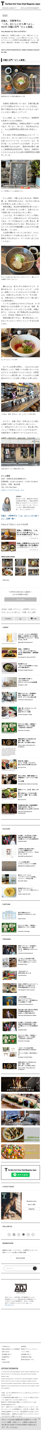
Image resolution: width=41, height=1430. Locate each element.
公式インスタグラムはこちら (12, 490)
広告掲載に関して (7, 1354)
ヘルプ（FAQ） (25, 1351)
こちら (30, 1303)
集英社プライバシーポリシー (29, 1349)
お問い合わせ (5, 1351)
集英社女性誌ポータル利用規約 (11, 1349)
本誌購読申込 (5, 1357)
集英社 (4, 1359)
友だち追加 (20, 599)
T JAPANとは (6, 1346)
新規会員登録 (20, 1258)
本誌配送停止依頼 (26, 1357)
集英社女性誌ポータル (27, 1359)
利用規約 (23, 1346)
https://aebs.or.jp (9, 1305)
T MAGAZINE (6, 1362)
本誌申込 (32, 1209)
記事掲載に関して (26, 1354)
